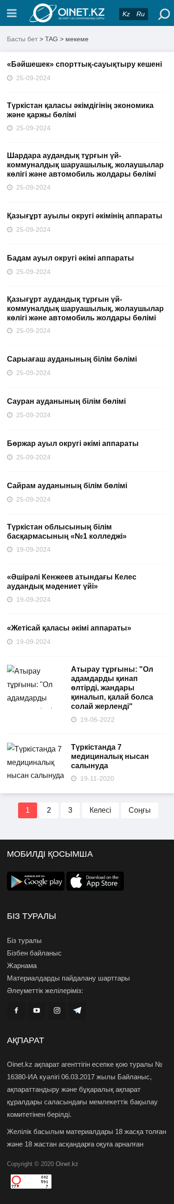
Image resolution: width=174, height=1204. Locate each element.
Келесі (100, 810)
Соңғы (140, 810)
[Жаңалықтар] (87, 13)
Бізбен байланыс (34, 953)
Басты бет (22, 39)
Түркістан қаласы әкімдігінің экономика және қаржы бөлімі (80, 110)
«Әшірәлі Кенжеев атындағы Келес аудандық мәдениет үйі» (71, 581)
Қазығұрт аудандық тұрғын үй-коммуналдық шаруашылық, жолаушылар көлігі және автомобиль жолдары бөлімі (85, 308)
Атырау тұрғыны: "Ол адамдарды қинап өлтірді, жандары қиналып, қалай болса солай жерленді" (112, 687)
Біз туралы (24, 940)
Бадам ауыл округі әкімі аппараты (70, 258)
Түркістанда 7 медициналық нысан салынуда (110, 756)
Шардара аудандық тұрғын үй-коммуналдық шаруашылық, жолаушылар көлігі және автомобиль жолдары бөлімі (85, 165)
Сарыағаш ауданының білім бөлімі (72, 359)
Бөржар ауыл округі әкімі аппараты (73, 443)
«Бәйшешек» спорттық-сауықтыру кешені (84, 64)
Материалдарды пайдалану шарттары (68, 978)
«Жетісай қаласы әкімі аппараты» (69, 628)
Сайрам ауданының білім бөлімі (67, 486)
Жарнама (22, 965)
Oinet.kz (67, 1163)
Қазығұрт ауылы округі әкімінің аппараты (84, 216)
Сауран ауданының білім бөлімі (66, 401)
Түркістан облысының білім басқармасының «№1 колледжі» (67, 531)
